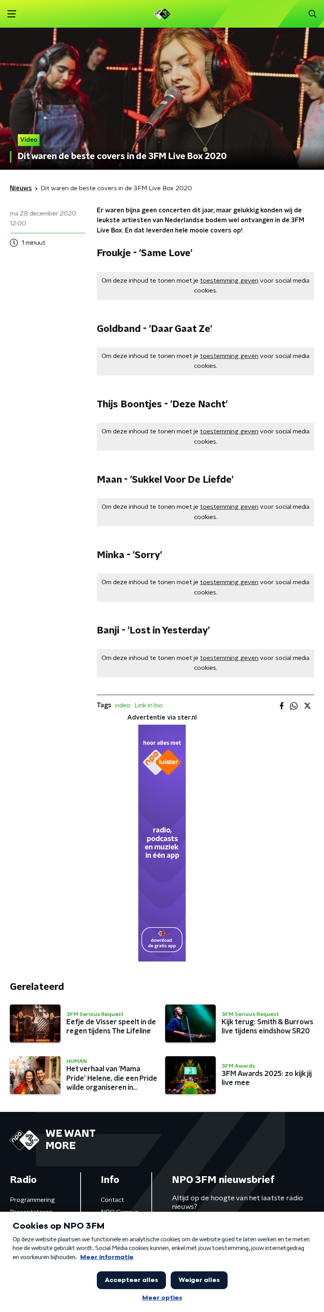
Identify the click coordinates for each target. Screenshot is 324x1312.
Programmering (32, 1200)
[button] (11, 14)
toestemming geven (229, 280)
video (122, 705)
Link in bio (148, 705)
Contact (112, 1200)
